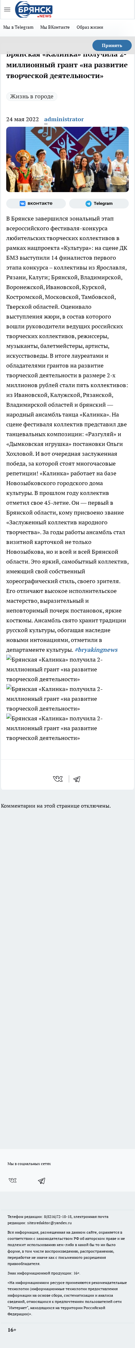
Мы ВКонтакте (55, 27)
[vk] (58, 778)
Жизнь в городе (31, 96)
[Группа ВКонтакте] (36, 203)
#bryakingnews (95, 649)
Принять (112, 45)
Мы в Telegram (18, 27)
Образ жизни (90, 27)
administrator (64, 119)
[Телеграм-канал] (99, 203)
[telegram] (79, 778)
